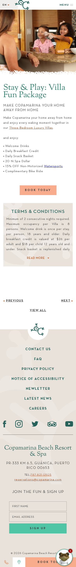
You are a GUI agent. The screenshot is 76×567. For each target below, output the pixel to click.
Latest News (38, 398)
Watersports (53, 166)
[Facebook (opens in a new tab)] (4, 424)
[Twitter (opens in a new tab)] (35, 424)
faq (38, 359)
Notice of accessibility (38, 379)
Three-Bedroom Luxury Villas (31, 128)
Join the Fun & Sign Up (38, 492)
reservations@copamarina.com (38, 479)
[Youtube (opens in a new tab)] (69, 424)
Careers (38, 408)
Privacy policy (38, 369)
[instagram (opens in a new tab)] (19, 424)
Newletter (38, 389)
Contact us (38, 349)
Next (65, 300)
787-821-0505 (40, 475)
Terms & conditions (38, 211)
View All (38, 310)
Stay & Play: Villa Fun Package (34, 91)
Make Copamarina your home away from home (34, 108)
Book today (38, 190)
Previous (14, 300)
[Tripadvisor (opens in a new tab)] (52, 424)
